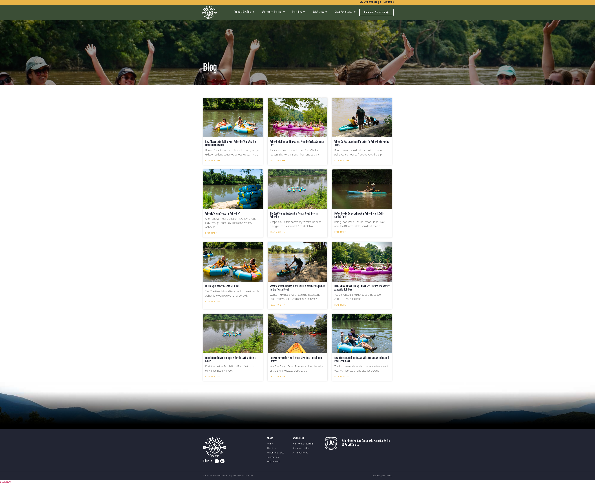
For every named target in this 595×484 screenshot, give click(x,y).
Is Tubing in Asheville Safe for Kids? (222, 286)
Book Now (5, 482)
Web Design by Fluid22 (382, 476)
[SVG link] (214, 447)
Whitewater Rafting (303, 444)
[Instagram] (222, 461)
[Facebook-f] (217, 461)
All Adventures (300, 453)
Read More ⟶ (212, 161)
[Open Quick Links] (326, 12)
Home (270, 444)
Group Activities (301, 448)
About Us (272, 448)
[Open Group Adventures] (354, 12)
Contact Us (273, 457)
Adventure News (275, 453)
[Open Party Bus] (304, 12)
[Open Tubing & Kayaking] (253, 12)
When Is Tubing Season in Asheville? (222, 213)
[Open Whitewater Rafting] (283, 12)
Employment (273, 462)
